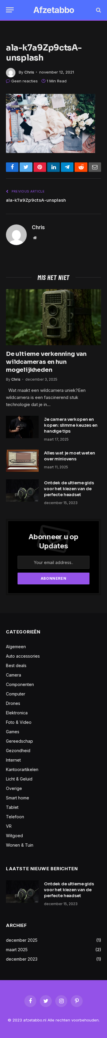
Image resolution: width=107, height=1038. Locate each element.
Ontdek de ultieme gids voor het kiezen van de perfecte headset (69, 488)
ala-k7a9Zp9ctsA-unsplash (36, 200)
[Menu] (10, 10)
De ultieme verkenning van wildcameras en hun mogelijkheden (46, 362)
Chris (29, 72)
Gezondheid (18, 750)
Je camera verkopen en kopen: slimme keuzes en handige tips (70, 425)
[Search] (98, 10)
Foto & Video (19, 722)
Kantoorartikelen (22, 769)
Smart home (17, 797)
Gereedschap (19, 741)
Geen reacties (24, 81)
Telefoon (15, 816)
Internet (13, 759)
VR (9, 826)
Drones (13, 703)
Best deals (16, 665)
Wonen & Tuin (19, 845)
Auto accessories (23, 656)
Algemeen (16, 646)
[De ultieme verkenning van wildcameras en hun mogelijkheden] (53, 317)
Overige (14, 788)
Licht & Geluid (19, 778)
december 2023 (21, 959)
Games (12, 731)
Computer (15, 693)
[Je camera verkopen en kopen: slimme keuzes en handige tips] (22, 427)
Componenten (20, 684)
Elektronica (17, 712)
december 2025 (21, 940)
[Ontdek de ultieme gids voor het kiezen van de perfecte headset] (22, 490)
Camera (13, 674)
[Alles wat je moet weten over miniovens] (22, 460)
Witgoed (14, 835)
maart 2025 (17, 949)
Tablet (12, 807)
